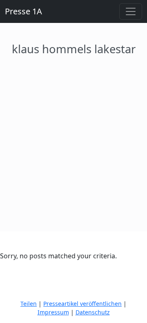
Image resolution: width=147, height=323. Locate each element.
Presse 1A (23, 11)
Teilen (28, 303)
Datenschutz (93, 312)
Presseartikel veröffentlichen (82, 303)
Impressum (53, 312)
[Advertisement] (73, 134)
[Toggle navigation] (130, 11)
